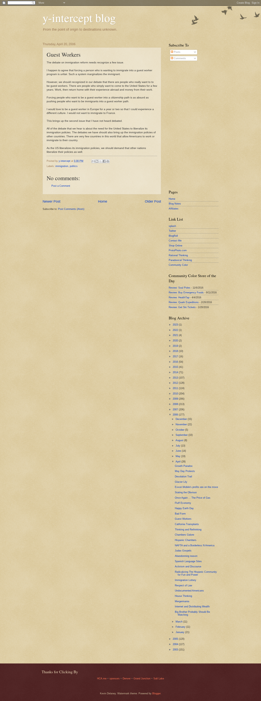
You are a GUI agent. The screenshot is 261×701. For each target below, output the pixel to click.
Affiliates (173, 208)
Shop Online (175, 245)
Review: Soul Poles (179, 287)
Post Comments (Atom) (71, 209)
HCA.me (101, 678)
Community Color (178, 264)
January (180, 632)
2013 (176, 377)
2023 (176, 324)
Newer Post (51, 201)
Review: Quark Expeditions (184, 302)
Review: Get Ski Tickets (182, 307)
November (182, 424)
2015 (176, 367)
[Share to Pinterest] (108, 161)
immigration (61, 166)
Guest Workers (183, 518)
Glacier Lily (181, 481)
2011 (176, 388)
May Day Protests (185, 471)
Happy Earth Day (184, 508)
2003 (176, 649)
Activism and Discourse (188, 566)
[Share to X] (100, 161)
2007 (176, 409)
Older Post (153, 201)
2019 (176, 345)
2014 (176, 372)
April (178, 461)
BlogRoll (173, 235)
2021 (176, 335)
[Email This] (93, 161)
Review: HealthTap (179, 297)
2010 (176, 393)
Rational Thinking (178, 255)
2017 (176, 356)
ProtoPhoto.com (178, 250)
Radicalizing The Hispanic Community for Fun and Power (196, 573)
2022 (176, 330)
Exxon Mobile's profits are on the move (196, 487)
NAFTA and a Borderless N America (194, 545)
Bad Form (180, 513)
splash (172, 226)
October (180, 429)
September (182, 435)
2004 (176, 644)
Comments (179, 58)
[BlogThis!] (97, 161)
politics (74, 166)
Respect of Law (183, 585)
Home (102, 201)
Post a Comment (60, 185)
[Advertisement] (180, 125)
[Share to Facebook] (104, 161)
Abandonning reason (186, 556)
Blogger (156, 693)
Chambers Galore (184, 534)
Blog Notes (175, 203)
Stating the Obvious (186, 492)
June (179, 450)
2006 (176, 414)
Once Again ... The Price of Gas (192, 497)
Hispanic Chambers (185, 540)
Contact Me (175, 240)
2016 (176, 361)
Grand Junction (142, 678)
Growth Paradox (184, 466)
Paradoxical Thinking (180, 260)
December (182, 419)
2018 (176, 351)
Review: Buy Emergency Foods (186, 292)
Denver (127, 678)
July (178, 445)
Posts (176, 52)
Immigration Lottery (185, 580)
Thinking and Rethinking (188, 529)
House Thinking (183, 596)
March (179, 621)
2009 (176, 398)
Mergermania (182, 601)
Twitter (172, 230)
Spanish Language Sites (188, 561)
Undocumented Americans (189, 590)
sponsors (114, 678)
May (178, 456)
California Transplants (187, 524)
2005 (176, 638)
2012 (176, 382)
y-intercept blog (79, 17)
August (180, 440)
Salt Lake (158, 678)
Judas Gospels (183, 550)
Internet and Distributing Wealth (192, 606)
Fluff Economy (183, 502)
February (181, 626)
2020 (176, 340)
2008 (176, 404)
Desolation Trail (183, 476)
